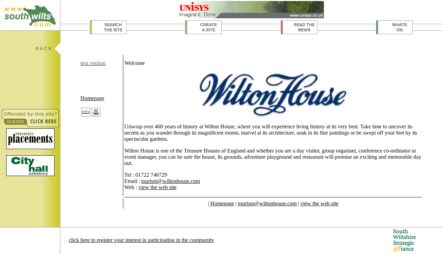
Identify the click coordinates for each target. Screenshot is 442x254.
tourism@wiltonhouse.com (170, 181)
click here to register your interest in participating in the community (141, 240)
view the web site (157, 187)
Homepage (92, 98)
